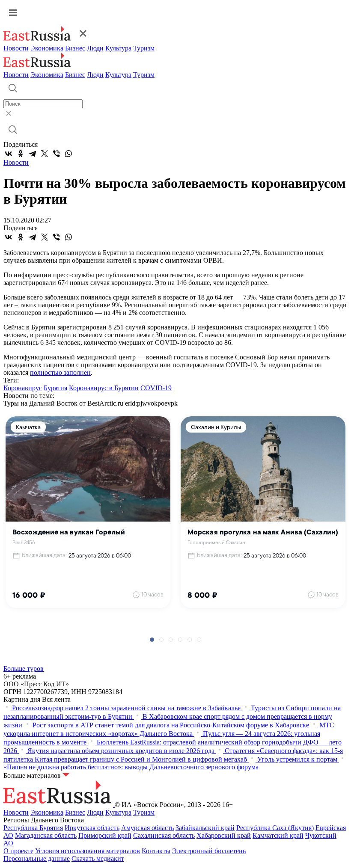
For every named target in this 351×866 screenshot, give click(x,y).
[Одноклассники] (20, 153)
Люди (95, 48)
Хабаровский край (223, 835)
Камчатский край (278, 835)
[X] (44, 153)
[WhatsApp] (68, 153)
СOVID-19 (156, 387)
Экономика (46, 48)
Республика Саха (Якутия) (275, 827)
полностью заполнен (60, 372)
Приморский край (104, 835)
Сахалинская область (164, 835)
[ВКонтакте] (8, 153)
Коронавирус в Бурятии (104, 387)
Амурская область (147, 827)
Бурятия (55, 387)
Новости (16, 48)
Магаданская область (46, 835)
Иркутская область (92, 827)
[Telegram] (32, 153)
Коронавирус (22, 387)
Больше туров (23, 668)
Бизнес (75, 48)
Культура (118, 48)
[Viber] (56, 153)
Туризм (144, 48)
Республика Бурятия (33, 827)
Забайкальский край (205, 827)
